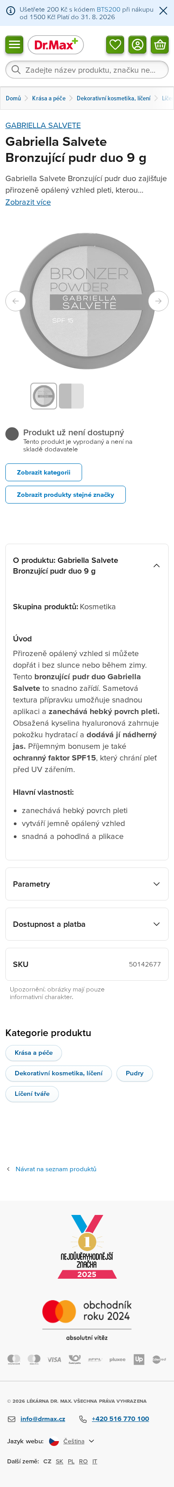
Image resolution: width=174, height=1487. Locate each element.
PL (71, 1461)
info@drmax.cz (43, 1418)
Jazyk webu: (25, 1441)
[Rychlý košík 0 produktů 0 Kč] (160, 44)
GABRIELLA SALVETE (43, 125)
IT (94, 1461)
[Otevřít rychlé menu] (14, 44)
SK (59, 1461)
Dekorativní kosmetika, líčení (59, 1073)
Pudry (135, 1073)
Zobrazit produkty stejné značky (65, 494)
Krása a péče (34, 1052)
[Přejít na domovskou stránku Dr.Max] (56, 44)
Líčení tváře (32, 1093)
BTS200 (108, 9)
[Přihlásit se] (137, 44)
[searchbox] (87, 69)
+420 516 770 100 (120, 1418)
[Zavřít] (163, 11)
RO (83, 1461)
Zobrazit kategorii (43, 472)
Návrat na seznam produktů (56, 1169)
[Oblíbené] (115, 44)
